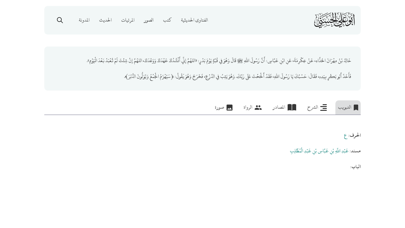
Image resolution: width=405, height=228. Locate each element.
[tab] (348, 107)
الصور (148, 20)
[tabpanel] (202, 143)
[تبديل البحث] (59, 20)
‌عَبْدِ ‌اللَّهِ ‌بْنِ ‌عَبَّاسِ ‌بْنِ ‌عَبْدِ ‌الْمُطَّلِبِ (319, 150)
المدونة (84, 20)
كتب (167, 20)
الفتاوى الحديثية (194, 20)
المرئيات (127, 20)
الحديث (105, 20)
